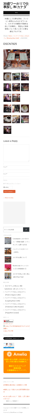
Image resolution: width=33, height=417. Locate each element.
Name (5, 167)
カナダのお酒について (20, 257)
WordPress (13, 412)
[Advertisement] (14, 213)
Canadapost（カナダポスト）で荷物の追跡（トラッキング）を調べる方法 (21, 241)
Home (10, 36)
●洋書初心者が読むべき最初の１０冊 (15, 385)
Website (5, 180)
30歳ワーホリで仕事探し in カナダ (16, 5)
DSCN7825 (10, 43)
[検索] (26, 229)
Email (5, 174)
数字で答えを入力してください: (12, 183)
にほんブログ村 (8, 331)
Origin (21, 412)
